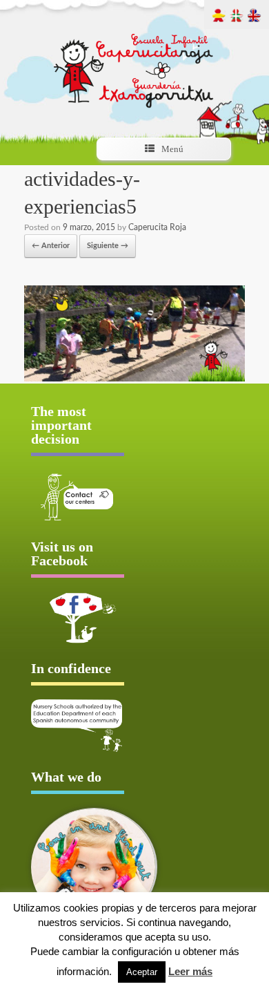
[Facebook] (77, 618)
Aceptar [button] (141, 972)
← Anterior (51, 245)
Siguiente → (107, 245)
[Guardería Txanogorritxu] (134, 58)
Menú (172, 149)
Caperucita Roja (157, 227)
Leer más (190, 971)
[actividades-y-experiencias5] (134, 379)
